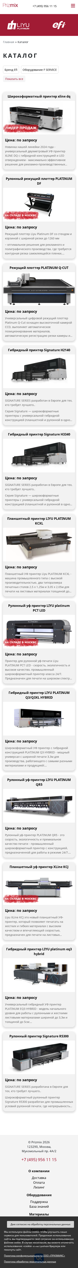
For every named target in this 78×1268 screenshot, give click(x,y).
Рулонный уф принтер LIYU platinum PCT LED (39, 608)
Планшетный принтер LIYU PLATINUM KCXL (39, 521)
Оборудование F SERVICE (40, 70)
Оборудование (39, 1195)
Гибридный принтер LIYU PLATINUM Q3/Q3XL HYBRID (39, 695)
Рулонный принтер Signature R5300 (39, 1036)
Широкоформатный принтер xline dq (39, 96)
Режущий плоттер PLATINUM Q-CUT (39, 268)
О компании (39, 1171)
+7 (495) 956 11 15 (45, 6)
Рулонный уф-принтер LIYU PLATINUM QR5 (39, 782)
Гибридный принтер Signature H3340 (39, 434)
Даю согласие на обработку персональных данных (40, 1224)
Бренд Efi (11, 70)
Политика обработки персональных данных (30, 1261)
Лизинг (39, 1187)
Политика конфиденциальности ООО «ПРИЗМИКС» (34, 1255)
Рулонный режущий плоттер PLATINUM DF (39, 181)
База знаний (39, 1206)
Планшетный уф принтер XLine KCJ (39, 867)
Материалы (39, 1214)
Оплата (39, 1182)
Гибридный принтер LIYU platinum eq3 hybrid (39, 951)
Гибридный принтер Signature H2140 (39, 350)
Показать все (14, 79)
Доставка (39, 1178)
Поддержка (39, 1202)
